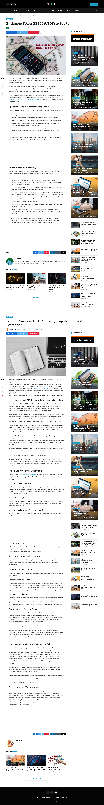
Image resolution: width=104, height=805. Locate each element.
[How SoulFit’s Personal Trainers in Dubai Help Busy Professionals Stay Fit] (75, 225)
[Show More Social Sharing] (40, 32)
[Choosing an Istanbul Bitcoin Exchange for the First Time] (15, 278)
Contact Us (46, 797)
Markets (9, 19)
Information (76, 98)
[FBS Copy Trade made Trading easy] (36, 278)
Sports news (76, 165)
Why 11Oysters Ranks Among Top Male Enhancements (84, 82)
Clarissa (13, 27)
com (47, 182)
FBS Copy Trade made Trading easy (34, 286)
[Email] (2, 97)
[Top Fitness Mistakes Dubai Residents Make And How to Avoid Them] (84, 143)
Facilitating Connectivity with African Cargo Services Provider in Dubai (89, 295)
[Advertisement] (36, 153)
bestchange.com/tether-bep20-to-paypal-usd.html (25, 99)
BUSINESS (16, 10)
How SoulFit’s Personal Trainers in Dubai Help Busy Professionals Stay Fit (83, 58)
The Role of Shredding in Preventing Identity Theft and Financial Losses (84, 103)
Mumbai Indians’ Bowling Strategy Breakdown (82, 169)
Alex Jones (13, 329)
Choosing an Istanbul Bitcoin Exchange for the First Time (15, 286)
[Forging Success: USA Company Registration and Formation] (36, 356)
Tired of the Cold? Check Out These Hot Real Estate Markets (56, 287)
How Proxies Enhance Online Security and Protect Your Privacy (84, 212)
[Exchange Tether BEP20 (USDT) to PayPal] (36, 55)
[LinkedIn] (2, 90)
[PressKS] (52, 4)
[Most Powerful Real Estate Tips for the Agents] (57, 760)
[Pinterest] (2, 93)
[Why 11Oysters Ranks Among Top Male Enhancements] (84, 77)
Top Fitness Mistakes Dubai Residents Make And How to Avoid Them (83, 146)
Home (38, 797)
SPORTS (69, 10)
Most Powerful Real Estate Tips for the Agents (56, 768)
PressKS (52, 801)
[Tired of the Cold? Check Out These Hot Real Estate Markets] (57, 278)
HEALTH (45, 10)
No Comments (30, 27)
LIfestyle (75, 53)
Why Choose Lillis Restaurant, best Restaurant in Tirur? (84, 125)
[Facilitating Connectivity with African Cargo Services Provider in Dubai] (75, 295)
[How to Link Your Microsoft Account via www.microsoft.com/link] (84, 187)
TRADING (87, 10)
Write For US (56, 797)
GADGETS (37, 10)
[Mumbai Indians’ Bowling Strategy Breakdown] (84, 165)
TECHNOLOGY (78, 10)
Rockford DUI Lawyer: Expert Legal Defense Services (89, 303)
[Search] (97, 10)
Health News (76, 78)
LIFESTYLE (53, 10)
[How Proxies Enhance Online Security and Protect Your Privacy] (84, 208)
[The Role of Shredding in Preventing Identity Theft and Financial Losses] (84, 99)
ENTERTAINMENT (27, 10)
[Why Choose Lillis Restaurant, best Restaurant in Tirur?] (84, 121)
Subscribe (93, 4)
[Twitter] (2, 86)
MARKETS (61, 10)
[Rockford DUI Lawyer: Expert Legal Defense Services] (75, 305)
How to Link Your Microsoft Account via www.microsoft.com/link (83, 190)
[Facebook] (2, 82)
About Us (64, 797)
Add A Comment (36, 297)
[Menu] (7, 10)
